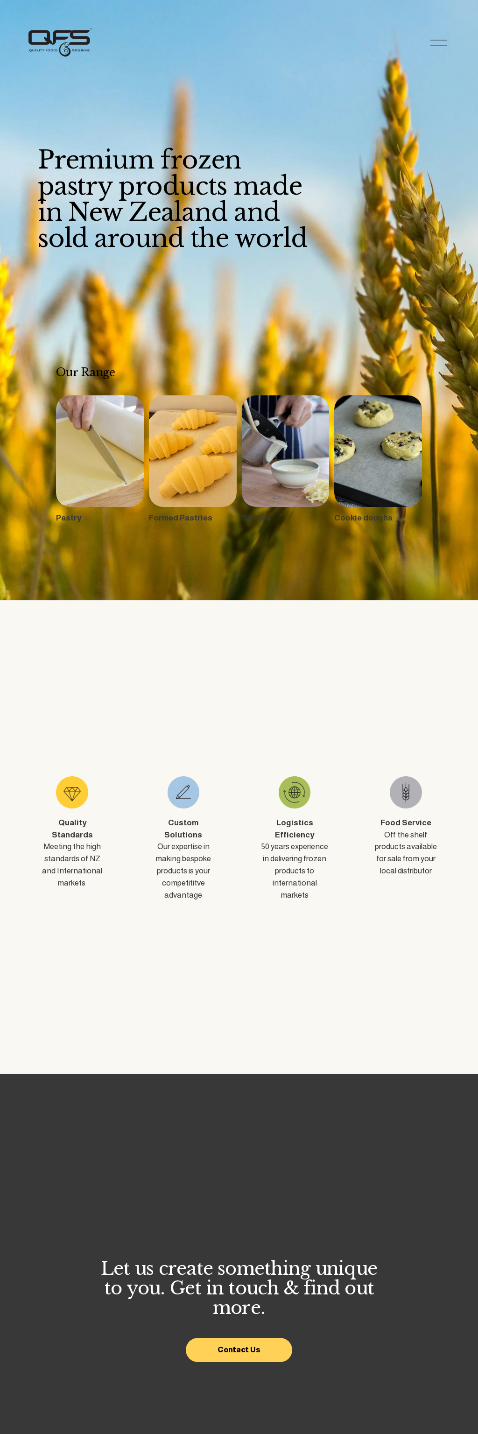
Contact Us (239, 1350)
